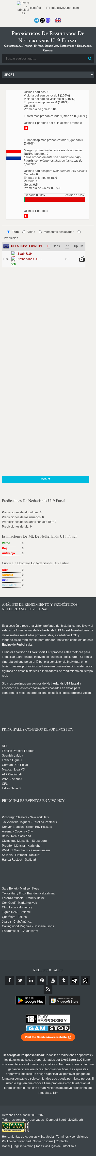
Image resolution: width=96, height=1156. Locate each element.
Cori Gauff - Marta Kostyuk (19, 902)
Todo (15, 232)
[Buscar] (90, 58)
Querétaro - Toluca (14, 917)
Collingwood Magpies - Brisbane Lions (28, 926)
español (35, 8)
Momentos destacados (59, 232)
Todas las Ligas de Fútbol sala (56, 1146)
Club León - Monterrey (17, 907)
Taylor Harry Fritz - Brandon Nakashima (28, 893)
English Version (23, 1146)
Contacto (62, 1141)
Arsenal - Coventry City (17, 831)
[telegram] (74, 980)
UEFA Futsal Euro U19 (26, 246)
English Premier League (18, 751)
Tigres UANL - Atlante (16, 912)
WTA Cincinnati (12, 779)
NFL (5, 746)
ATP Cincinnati (12, 774)
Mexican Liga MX (13, 769)
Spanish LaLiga (12, 755)
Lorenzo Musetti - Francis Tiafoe (23, 898)
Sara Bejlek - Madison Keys (20, 888)
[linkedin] (31, 980)
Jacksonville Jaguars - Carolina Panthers (29, 822)
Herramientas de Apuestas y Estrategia (28, 1136)
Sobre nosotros (43, 1141)
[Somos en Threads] (42, 20)
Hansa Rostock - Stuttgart (19, 859)
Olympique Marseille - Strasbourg (24, 841)
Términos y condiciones (72, 1136)
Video (31, 232)
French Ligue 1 (12, 760)
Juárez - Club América (17, 921)
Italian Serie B (11, 788)
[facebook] (9, 980)
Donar (6, 1146)
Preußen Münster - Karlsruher (22, 845)
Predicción (11, 238)
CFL (5, 783)
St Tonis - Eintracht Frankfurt (20, 855)
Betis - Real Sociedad (16, 836)
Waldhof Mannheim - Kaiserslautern (26, 850)
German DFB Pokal (15, 765)
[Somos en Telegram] (36, 20)
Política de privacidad (16, 1141)
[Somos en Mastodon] (48, 20)
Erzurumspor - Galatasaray (20, 931)
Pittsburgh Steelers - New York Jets (25, 817)
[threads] (85, 980)
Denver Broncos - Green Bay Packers (27, 827)
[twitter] (20, 980)
